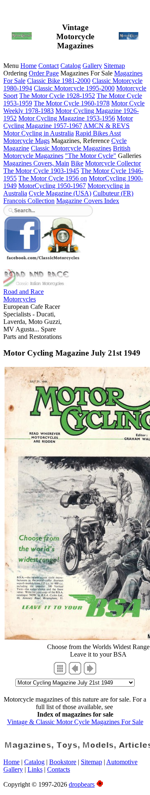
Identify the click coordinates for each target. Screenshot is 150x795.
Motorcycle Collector (113, 163)
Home (28, 65)
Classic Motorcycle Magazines (71, 148)
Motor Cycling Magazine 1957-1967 (68, 122)
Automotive (122, 761)
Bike (77, 163)
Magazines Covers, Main (36, 163)
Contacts (58, 769)
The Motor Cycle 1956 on (52, 178)
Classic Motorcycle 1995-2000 (74, 88)
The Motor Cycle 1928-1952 (57, 95)
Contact (48, 65)
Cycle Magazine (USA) (60, 193)
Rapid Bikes (92, 133)
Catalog (70, 65)
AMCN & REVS (106, 125)
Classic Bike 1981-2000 (58, 80)
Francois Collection (29, 200)
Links (35, 769)
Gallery (92, 65)
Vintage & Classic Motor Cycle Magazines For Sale (75, 721)
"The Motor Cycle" (90, 155)
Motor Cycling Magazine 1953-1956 (66, 118)
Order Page (44, 73)
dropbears (82, 784)
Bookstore (62, 761)
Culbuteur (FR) (113, 193)
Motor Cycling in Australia (38, 133)
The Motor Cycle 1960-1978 (72, 103)
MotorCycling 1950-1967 (52, 185)
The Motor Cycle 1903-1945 (41, 170)
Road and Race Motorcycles (23, 295)
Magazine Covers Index (87, 200)
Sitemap (114, 65)
